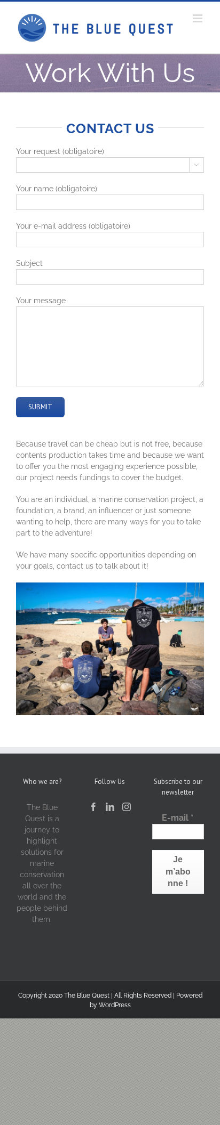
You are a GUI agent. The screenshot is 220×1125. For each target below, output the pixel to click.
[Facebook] (93, 807)
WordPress (115, 1005)
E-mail (178, 818)
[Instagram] (126, 807)
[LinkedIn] (110, 807)
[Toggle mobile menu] (198, 18)
